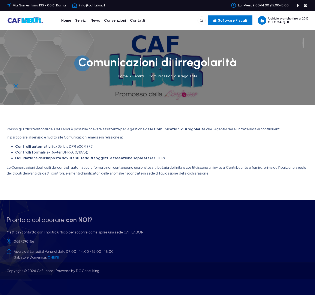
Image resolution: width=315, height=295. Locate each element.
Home (66, 20)
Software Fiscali (232, 20)
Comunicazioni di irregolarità (172, 76)
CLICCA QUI (278, 22)
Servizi (81, 20)
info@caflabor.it (92, 5)
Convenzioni (115, 20)
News (95, 20)
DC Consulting (87, 270)
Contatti (137, 20)
